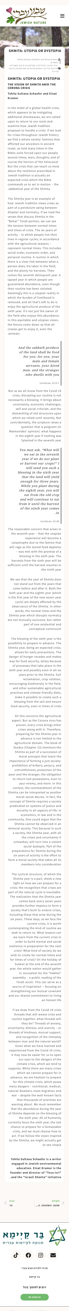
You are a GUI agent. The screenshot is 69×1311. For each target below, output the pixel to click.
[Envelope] (53, 1255)
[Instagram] (40, 1255)
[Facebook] (28, 1255)
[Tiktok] (16, 1255)
